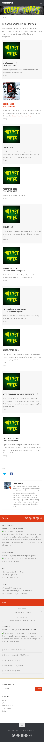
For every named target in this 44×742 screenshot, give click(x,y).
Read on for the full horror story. (21, 116)
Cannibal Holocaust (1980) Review (15, 650)
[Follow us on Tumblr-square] (33, 518)
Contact (4, 711)
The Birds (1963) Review (12, 660)
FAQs (3, 703)
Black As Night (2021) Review (13, 666)
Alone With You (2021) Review (12, 529)
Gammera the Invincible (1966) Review (16, 655)
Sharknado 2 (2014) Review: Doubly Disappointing (19, 556)
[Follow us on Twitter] (26, 518)
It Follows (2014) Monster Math (12, 588)
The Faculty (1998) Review (12, 671)
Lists (4, 17)
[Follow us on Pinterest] (30, 518)
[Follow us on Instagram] (41, 518)
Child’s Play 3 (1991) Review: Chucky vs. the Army (19, 630)
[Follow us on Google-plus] (37, 518)
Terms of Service (7, 706)
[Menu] (41, 3)
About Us (5, 700)
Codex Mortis (7, 2)
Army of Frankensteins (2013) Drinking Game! (17, 591)
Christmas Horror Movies (10, 577)
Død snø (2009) (9, 105)
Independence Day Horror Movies (13, 572)
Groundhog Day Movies (9, 575)
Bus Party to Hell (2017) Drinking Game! (14, 593)
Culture (4, 585)
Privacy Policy (6, 708)
